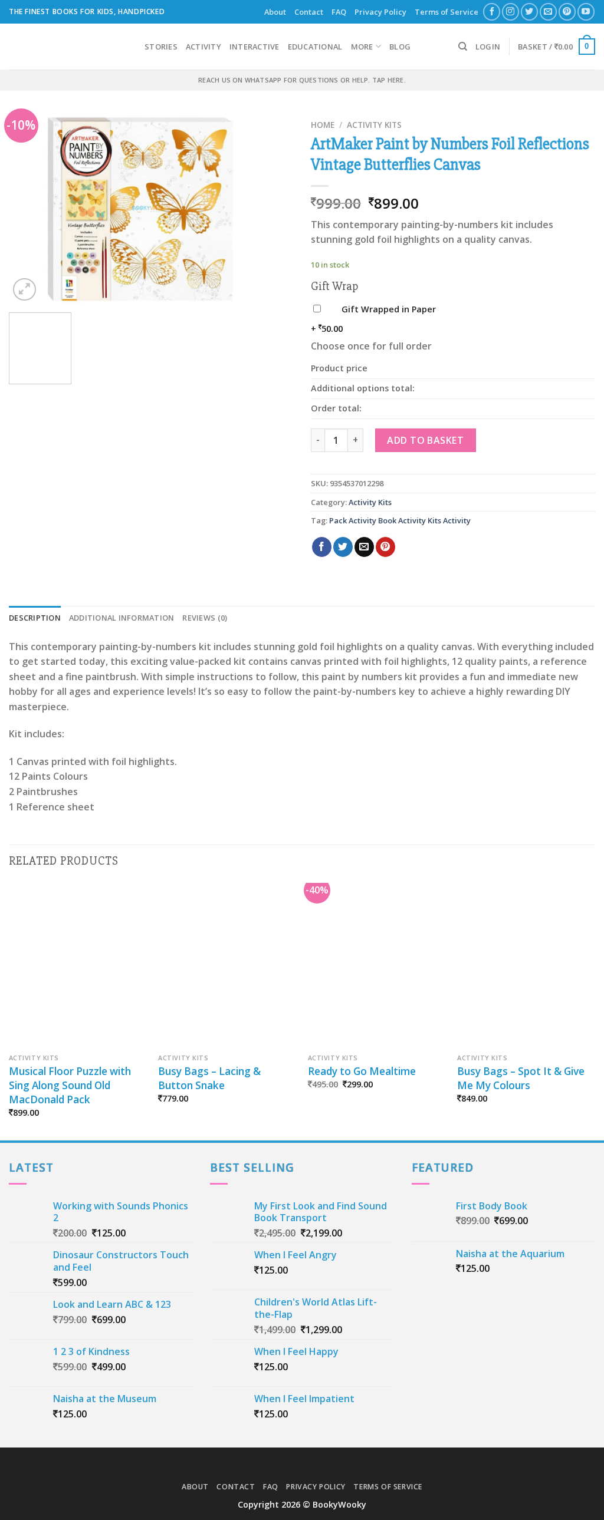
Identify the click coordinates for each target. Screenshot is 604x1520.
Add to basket (425, 440)
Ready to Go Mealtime (362, 1071)
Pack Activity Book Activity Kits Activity (400, 520)
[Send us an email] (548, 11)
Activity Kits (374, 124)
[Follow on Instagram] (510, 11)
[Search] (462, 46)
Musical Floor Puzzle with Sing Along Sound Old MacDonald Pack (70, 1085)
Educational (315, 46)
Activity (203, 46)
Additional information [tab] (122, 617)
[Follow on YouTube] (586, 11)
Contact (308, 11)
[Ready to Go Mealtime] (377, 965)
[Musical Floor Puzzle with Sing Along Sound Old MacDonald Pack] (78, 965)
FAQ (338, 11)
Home (322, 124)
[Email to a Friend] (364, 547)
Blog (400, 46)
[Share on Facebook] (321, 547)
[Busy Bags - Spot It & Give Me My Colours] (526, 965)
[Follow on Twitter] (529, 11)
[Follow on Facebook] (491, 11)
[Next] (272, 209)
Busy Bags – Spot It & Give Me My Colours (521, 1078)
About (275, 11)
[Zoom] (24, 289)
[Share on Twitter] (343, 547)
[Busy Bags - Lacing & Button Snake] (227, 965)
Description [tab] (35, 617)
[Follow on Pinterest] (567, 11)
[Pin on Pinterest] (385, 547)
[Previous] (29, 209)
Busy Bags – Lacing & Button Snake (209, 1078)
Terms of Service (446, 11)
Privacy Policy (380, 11)
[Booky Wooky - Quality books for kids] (68, 46)
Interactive (254, 46)
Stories (161, 46)
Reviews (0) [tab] (204, 617)
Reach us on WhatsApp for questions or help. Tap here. (302, 79)
